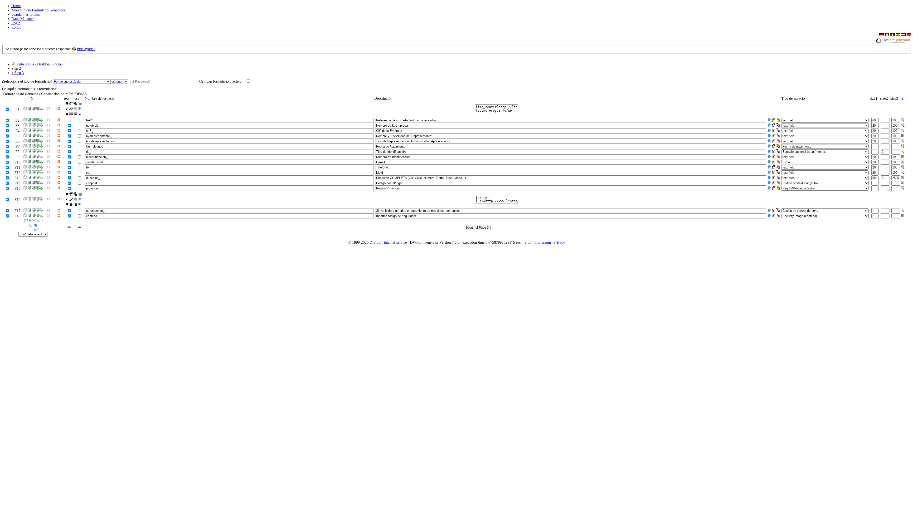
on (29, 230)
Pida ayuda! (86, 49)
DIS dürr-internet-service (388, 242)
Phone (57, 64)
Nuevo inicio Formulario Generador (38, 10)
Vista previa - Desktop (32, 64)
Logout (16, 27)
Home (16, 6)
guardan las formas (25, 14)
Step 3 (17, 73)
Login (15, 23)
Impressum (542, 242)
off (36, 230)
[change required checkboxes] (69, 227)
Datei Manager (22, 19)
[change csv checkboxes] (80, 227)
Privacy (559, 242)
